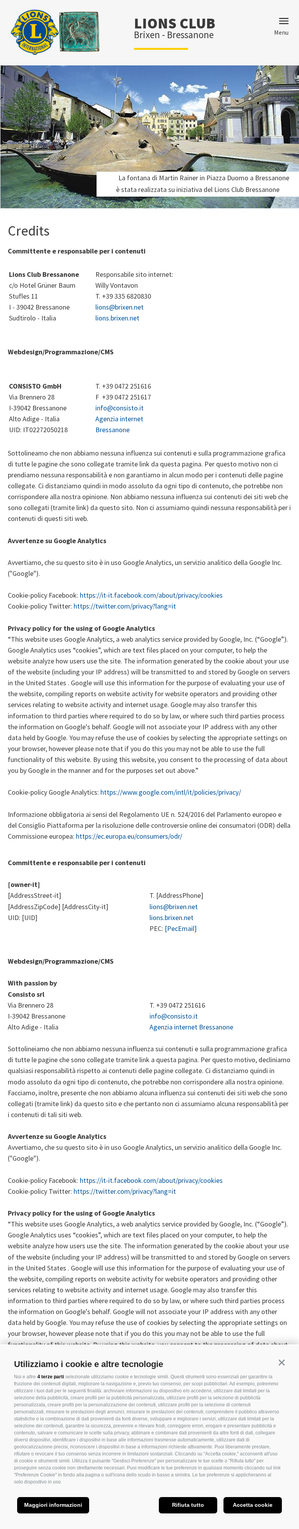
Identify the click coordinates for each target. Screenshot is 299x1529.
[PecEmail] (181, 928)
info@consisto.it (119, 407)
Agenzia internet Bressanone (191, 1026)
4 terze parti (50, 1376)
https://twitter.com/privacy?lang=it (125, 606)
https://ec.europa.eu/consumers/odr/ (129, 836)
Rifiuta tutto (188, 1505)
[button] (281, 1362)
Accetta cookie (253, 1505)
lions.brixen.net (117, 317)
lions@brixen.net (119, 307)
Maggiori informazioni (53, 1505)
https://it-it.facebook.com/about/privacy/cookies (151, 595)
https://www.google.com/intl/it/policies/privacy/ (170, 792)
